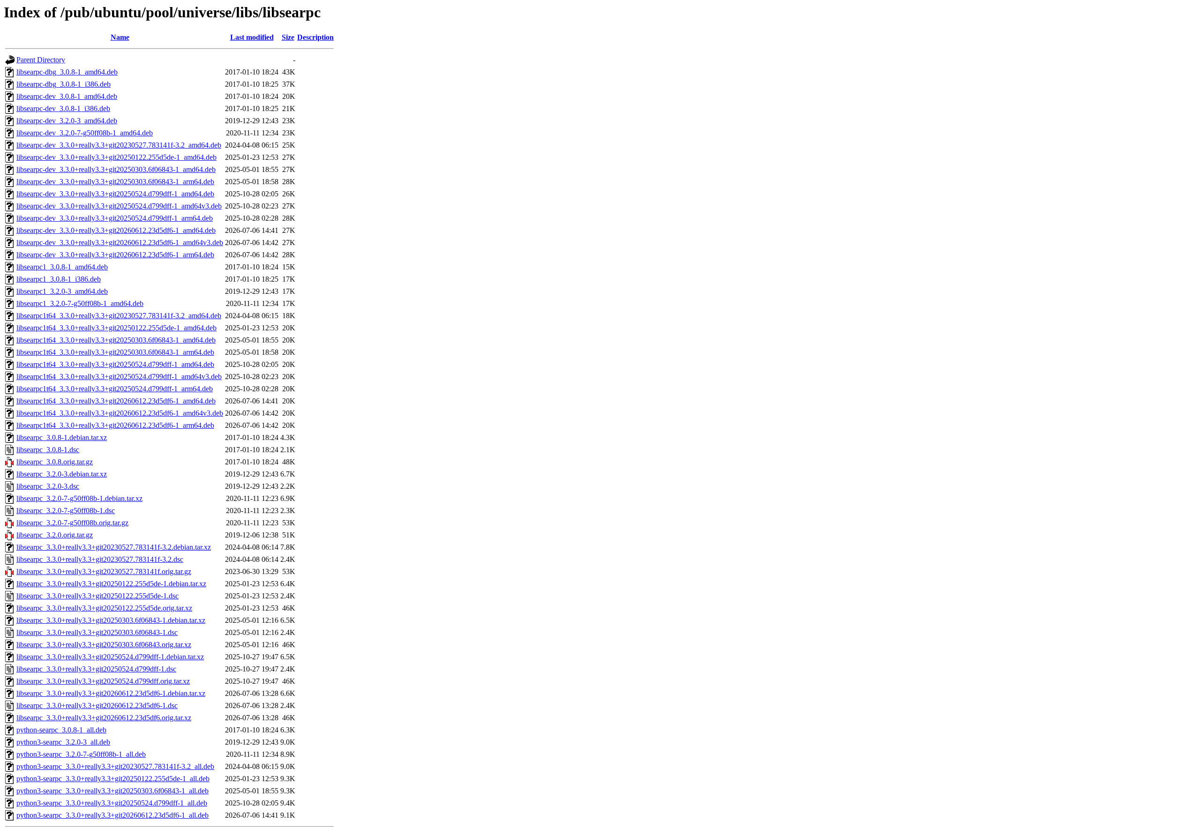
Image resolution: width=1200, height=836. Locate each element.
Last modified (252, 37)
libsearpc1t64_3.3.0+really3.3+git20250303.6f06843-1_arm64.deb (115, 352)
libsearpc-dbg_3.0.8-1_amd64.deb (67, 72)
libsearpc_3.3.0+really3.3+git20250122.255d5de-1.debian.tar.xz (111, 584)
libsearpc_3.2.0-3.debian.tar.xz (61, 474)
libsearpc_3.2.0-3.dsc (47, 486)
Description (315, 37)
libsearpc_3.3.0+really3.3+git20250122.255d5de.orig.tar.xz (104, 608)
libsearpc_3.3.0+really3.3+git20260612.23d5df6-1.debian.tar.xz (110, 693)
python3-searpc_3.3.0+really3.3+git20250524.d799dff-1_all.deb (111, 803)
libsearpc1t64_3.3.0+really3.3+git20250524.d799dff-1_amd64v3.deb (119, 377)
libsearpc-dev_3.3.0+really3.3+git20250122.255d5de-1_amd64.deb (116, 157)
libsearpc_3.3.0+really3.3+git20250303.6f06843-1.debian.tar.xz (110, 620)
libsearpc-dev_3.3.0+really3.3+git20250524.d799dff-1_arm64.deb (114, 218)
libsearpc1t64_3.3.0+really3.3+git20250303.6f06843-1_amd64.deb (116, 340)
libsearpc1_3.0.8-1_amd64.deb (62, 267)
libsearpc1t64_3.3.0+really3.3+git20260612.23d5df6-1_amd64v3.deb (119, 413)
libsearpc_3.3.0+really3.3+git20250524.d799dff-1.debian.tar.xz (110, 657)
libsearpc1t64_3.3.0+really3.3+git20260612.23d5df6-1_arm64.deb (115, 425)
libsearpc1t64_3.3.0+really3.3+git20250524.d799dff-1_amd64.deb (115, 364)
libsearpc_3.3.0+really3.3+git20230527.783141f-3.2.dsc (99, 559)
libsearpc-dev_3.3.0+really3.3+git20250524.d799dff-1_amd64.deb (115, 194)
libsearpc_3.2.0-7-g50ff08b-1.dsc (65, 511)
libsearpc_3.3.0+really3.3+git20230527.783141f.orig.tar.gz (103, 571)
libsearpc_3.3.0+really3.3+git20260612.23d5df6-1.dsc (97, 705)
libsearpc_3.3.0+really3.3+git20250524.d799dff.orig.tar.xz (103, 681)
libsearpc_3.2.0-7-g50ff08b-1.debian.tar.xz (79, 498)
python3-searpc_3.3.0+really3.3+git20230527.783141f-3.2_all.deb (115, 766)
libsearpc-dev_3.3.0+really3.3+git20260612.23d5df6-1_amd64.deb (116, 230)
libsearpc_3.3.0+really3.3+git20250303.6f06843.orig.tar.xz (103, 645)
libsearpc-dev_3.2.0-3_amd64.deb (66, 121)
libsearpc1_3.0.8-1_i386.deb (58, 279)
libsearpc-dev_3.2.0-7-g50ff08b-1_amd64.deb (84, 133)
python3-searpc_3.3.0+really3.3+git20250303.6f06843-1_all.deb (112, 791)
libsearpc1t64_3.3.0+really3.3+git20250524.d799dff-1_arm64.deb (114, 389)
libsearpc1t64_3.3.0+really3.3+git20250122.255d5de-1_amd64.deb (116, 328)
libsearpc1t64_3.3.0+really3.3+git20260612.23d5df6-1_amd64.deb (116, 401)
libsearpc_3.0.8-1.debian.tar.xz (61, 437)
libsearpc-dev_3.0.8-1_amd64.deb (66, 96)
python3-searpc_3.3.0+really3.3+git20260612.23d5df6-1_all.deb (112, 815)
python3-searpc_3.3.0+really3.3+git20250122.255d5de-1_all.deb (113, 779)
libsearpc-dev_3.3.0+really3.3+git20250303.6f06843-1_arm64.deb (115, 182)
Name (120, 37)
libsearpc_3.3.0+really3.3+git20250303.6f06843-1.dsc (97, 632)
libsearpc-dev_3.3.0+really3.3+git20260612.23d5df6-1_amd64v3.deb (119, 242)
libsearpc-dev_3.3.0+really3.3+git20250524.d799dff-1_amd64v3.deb (119, 206)
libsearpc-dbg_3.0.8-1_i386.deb (63, 84)
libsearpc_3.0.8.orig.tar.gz (54, 462)
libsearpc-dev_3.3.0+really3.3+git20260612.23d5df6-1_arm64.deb (115, 255)
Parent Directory (40, 60)
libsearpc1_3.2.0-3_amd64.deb (62, 291)
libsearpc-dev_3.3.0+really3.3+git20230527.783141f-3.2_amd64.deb (118, 145)
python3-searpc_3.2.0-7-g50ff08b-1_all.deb (81, 754)
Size (288, 37)
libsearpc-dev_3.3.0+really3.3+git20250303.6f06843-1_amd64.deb (116, 169)
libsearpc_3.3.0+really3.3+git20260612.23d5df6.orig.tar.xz (103, 718)
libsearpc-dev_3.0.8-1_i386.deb (63, 108)
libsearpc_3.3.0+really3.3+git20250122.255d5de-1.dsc (97, 596)
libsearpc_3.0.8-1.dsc (47, 450)
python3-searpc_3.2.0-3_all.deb (63, 742)
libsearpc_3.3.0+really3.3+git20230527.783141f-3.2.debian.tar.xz (113, 547)
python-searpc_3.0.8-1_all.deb (61, 730)
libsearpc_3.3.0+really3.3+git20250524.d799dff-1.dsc (96, 669)
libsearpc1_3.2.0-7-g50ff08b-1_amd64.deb (79, 303)
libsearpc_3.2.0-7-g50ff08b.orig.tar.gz (72, 523)
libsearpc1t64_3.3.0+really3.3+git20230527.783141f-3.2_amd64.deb (118, 316)
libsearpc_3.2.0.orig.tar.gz (54, 535)
